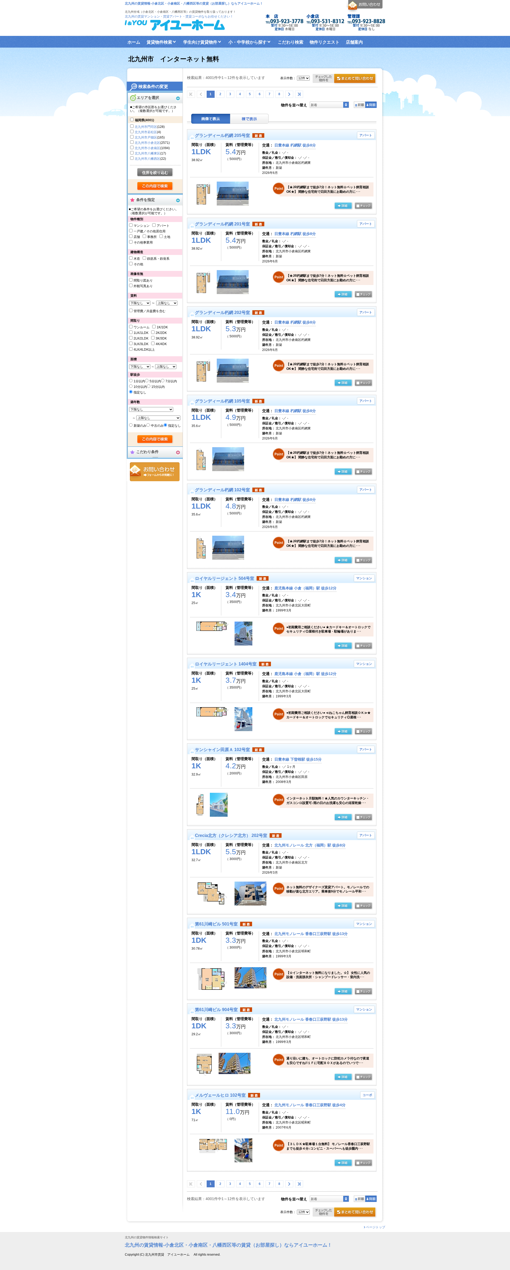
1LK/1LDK (141, 333)
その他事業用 (143, 242)
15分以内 (158, 387)
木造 (137, 259)
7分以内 (171, 381)
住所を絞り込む (155, 172)
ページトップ (375, 1227)
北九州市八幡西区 (147, 159)
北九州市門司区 (146, 127)
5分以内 (155, 381)
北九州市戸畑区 (146, 137)
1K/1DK (162, 327)
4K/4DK (161, 344)
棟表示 (249, 119)
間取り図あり (143, 280)
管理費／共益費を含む (149, 311)
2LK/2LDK (141, 338)
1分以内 (139, 381)
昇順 (359, 105)
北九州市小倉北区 (147, 143)
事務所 (152, 237)
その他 (138, 264)
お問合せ (155, 471)
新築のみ (140, 425)
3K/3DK (161, 338)
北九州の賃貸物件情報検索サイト (147, 1237)
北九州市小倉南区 (147, 148)
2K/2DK (161, 333)
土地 (167, 237)
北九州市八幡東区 (147, 153)
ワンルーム (142, 327)
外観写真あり (143, 286)
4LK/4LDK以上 (144, 349)
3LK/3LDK (141, 344)
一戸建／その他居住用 (149, 231)
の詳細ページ (343, 206)
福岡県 (144, 120)
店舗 (137, 237)
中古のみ (157, 425)
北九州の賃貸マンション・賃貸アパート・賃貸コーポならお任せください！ (179, 16)
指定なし (140, 392)
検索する (155, 186)
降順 (371, 105)
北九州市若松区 (146, 132)
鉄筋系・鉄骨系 (158, 259)
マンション (142, 226)
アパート (163, 226)
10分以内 (140, 387)
